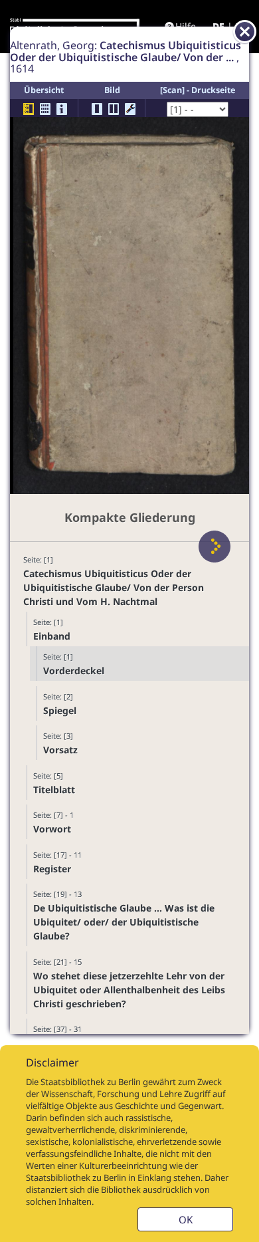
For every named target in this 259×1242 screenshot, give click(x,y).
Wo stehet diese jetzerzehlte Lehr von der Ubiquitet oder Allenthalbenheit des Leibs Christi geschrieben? (129, 989)
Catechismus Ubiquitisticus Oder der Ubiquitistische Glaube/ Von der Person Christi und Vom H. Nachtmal (113, 587)
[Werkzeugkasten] (130, 109)
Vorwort (52, 828)
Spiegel (59, 710)
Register (52, 868)
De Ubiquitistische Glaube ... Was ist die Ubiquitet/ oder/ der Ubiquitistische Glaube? (124, 922)
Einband (51, 636)
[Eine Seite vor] (214, 546)
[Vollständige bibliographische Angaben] (61, 109)
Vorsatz (60, 749)
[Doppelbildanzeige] (113, 109)
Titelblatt (54, 789)
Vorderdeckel (73, 670)
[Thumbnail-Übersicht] (45, 109)
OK (186, 1219)
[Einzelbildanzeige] (97, 109)
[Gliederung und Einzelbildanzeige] (28, 109)
